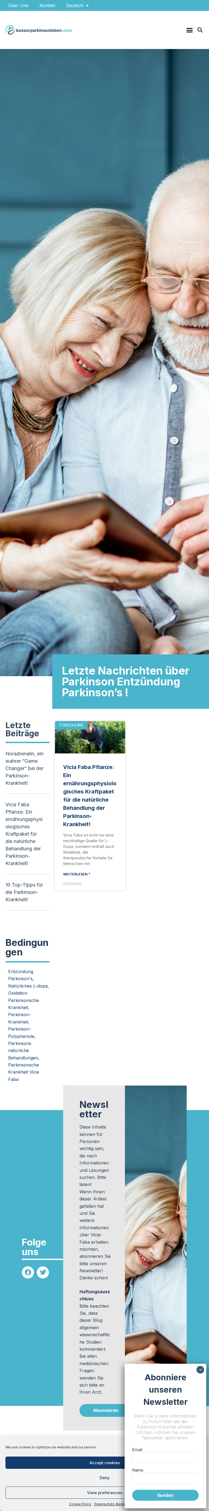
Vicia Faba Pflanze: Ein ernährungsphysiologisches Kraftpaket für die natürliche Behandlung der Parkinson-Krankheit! (23, 834)
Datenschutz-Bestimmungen (117, 1504)
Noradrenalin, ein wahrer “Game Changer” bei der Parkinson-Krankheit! (24, 768)
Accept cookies (105, 1462)
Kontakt (47, 5)
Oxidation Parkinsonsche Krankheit (23, 1000)
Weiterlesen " (76, 874)
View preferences (104, 1492)
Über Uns (18, 5)
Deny (105, 1477)
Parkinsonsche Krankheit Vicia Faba (23, 1072)
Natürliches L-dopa (28, 986)
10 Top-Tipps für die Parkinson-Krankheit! (24, 892)
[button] (189, 30)
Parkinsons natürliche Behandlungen (23, 1051)
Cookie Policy (80, 1504)
